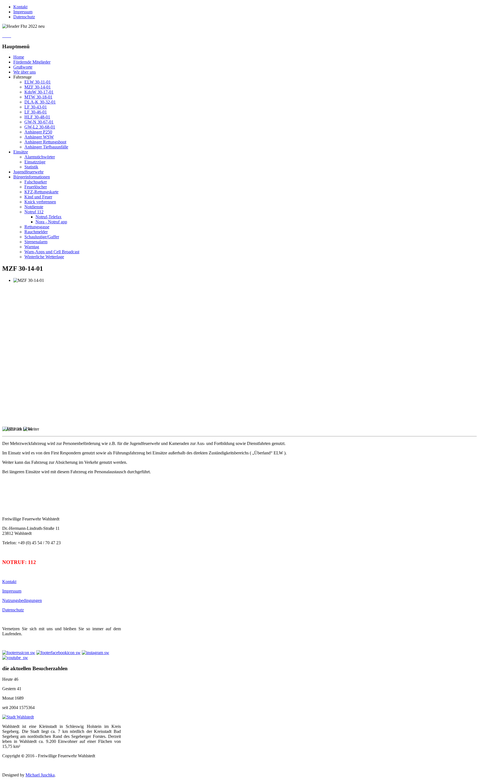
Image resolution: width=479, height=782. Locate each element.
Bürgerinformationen (31, 176)
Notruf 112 (34, 211)
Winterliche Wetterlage (44, 256)
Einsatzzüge (34, 162)
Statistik (31, 167)
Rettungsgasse (36, 226)
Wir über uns (24, 72)
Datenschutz (24, 16)
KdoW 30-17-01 (38, 92)
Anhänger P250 (38, 132)
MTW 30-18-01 (38, 97)
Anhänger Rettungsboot (45, 142)
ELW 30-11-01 (37, 82)
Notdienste (33, 206)
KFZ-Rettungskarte (41, 191)
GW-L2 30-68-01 (39, 127)
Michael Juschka (40, 775)
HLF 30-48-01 (37, 117)
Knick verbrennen (40, 201)
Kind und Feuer (38, 196)
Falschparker (35, 181)
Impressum (22, 11)
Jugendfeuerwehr (28, 171)
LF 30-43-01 (35, 107)
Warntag (31, 246)
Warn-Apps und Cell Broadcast (51, 251)
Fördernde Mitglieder (31, 62)
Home (18, 57)
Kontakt (20, 6)
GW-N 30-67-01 (38, 122)
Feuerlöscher (35, 186)
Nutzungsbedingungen (22, 600)
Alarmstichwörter (39, 157)
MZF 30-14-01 (37, 87)
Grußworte (22, 67)
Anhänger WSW (39, 137)
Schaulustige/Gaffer (41, 236)
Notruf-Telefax (48, 216)
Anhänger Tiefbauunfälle (46, 147)
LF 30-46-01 (35, 112)
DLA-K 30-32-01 (40, 102)
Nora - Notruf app (51, 221)
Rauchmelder (36, 231)
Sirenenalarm (35, 241)
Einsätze (20, 152)
